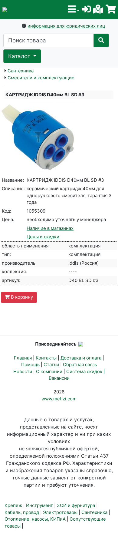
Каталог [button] (20, 56)
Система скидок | (85, 371)
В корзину (21, 297)
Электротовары (60, 512)
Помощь (30, 364)
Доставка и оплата (81, 358)
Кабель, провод (22, 512)
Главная (23, 358)
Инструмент (39, 505)
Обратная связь (80, 364)
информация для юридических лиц (66, 26)
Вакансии (59, 378)
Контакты (46, 358)
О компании (49, 371)
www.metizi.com (59, 399)
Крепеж (13, 505)
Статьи (51, 364)
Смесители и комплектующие (41, 78)
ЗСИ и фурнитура (76, 505)
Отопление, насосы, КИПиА (35, 519)
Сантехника (21, 71)
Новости (22, 371)
